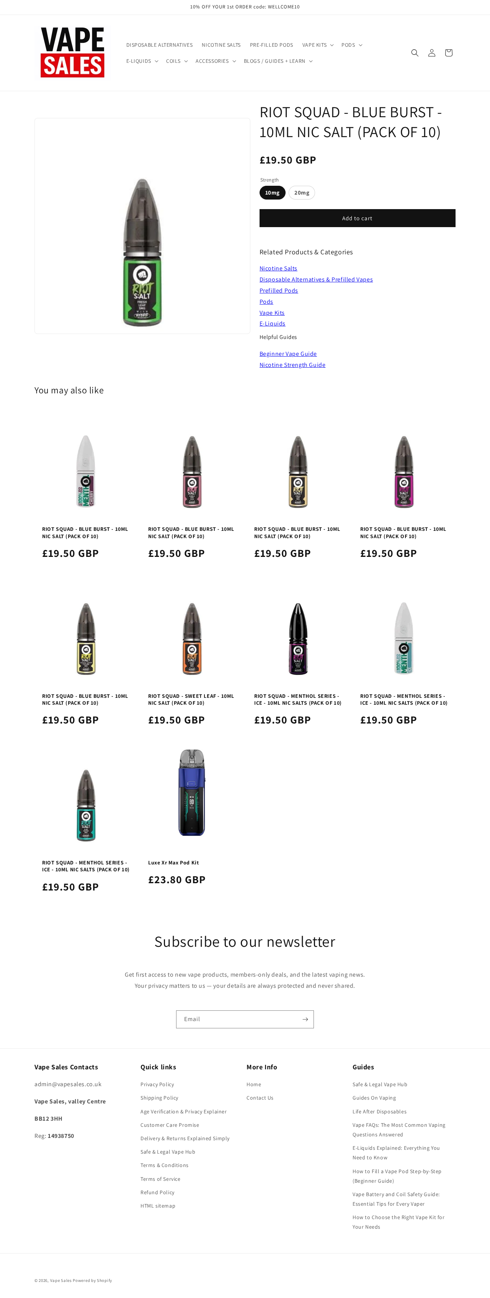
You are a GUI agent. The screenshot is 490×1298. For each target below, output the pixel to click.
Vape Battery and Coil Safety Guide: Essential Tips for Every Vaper (396, 1199)
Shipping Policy (159, 1097)
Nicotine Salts (278, 268)
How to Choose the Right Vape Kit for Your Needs (399, 1222)
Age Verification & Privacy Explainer (183, 1111)
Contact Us (260, 1097)
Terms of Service (160, 1178)
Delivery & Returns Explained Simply (185, 1138)
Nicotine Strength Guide (293, 365)
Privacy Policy (157, 1084)
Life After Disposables (380, 1111)
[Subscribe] (305, 1019)
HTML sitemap (157, 1205)
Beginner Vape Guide (288, 354)
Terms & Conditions (164, 1165)
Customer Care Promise (169, 1124)
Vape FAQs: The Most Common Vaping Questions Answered (399, 1129)
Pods (266, 302)
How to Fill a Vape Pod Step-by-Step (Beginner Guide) (397, 1176)
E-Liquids (273, 323)
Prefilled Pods (279, 290)
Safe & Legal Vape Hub (168, 1151)
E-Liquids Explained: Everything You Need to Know (396, 1152)
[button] (317, 45)
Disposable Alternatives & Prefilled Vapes (316, 279)
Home (254, 1084)
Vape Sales (61, 1280)
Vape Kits (272, 313)
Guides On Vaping (374, 1097)
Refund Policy (157, 1192)
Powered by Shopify (92, 1280)
